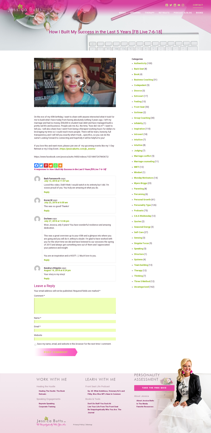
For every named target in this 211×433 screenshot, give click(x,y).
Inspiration (139, 129)
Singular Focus (141, 243)
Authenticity (140, 63)
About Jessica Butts (145, 401)
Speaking (135, 13)
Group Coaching (142, 118)
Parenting (139, 189)
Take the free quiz (154, 388)
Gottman (138, 112)
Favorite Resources (145, 407)
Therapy (149, 13)
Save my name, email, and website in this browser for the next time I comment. (74, 344)
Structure (139, 254)
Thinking (138, 276)
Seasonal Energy (142, 227)
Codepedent (140, 85)
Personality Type (142, 205)
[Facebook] (36, 165)
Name (37, 318)
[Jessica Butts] (27, 8)
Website (38, 335)
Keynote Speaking (46, 403)
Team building (141, 265)
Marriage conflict (142, 156)
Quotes (137, 221)
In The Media (142, 404)
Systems (138, 259)
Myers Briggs (140, 183)
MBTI (136, 167)
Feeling (137, 101)
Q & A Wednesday (142, 216)
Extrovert (138, 96)
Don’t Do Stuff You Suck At (99, 403)
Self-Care (139, 232)
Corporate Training (47, 407)
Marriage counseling (144, 161)
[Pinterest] (46, 165)
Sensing (138, 238)
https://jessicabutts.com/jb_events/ (77, 149)
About (122, 13)
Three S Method (142, 281)
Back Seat (139, 69)
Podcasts (138, 210)
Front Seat (139, 107)
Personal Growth (142, 199)
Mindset (138, 172)
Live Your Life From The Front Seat (103, 407)
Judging (138, 150)
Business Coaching (143, 79)
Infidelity (138, 123)
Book (136, 74)
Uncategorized (141, 287)
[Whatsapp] (55, 165)
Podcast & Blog (183, 13)
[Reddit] (51, 165)
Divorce (138, 90)
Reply (46, 192)
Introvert (138, 134)
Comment (39, 296)
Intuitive (138, 145)
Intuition (138, 139)
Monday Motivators (143, 178)
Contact (198, 5)
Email (37, 327)
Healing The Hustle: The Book (52, 391)
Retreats (164, 13)
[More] (60, 165)
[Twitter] (41, 165)
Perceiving (139, 194)
